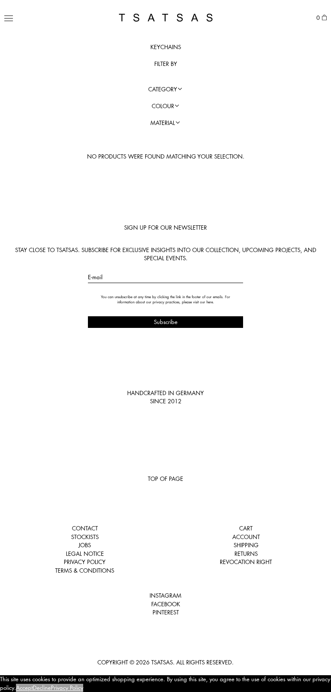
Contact (85, 528)
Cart (246, 528)
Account (246, 537)
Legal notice (85, 554)
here (209, 302)
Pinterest (166, 612)
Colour (163, 106)
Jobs (84, 545)
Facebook (165, 604)
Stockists (85, 537)
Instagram (165, 595)
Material (162, 123)
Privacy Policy (85, 562)
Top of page (165, 479)
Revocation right (246, 562)
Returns (246, 554)
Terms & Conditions (84, 570)
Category (162, 89)
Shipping (246, 545)
